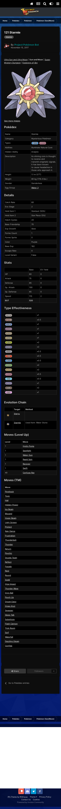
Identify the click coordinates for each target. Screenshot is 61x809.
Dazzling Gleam (12, 641)
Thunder (9, 544)
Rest (7, 571)
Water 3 (34, 187)
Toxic (7, 496)
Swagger (9, 610)
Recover (26, 464)
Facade (8, 566)
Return (8, 549)
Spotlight (27, 450)
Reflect (8, 562)
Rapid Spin (27, 459)
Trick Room (10, 628)
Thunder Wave (11, 588)
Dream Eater (10, 601)
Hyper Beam (10, 518)
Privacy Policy (45, 797)
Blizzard (8, 513)
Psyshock (9, 491)
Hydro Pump (28, 446)
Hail (6, 500)
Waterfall (9, 637)
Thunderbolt (10, 540)
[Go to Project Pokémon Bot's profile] (6, 45)
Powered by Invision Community (30, 802)
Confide (8, 646)
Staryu (17, 413)
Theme (33, 797)
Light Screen (11, 522)
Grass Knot (10, 606)
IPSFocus (24, 797)
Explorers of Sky (30, 63)
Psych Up (9, 597)
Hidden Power (11, 505)
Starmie (17, 422)
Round (8, 575)
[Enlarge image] (30, 92)
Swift (25, 468)
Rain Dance (10, 531)
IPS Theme (12, 797)
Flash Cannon (11, 624)
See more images (12, 121)
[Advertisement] (30, 757)
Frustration (10, 535)
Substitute (10, 619)
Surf (7, 632)
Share (16, 671)
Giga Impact (10, 584)
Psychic (8, 553)
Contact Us (26, 799)
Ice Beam (9, 509)
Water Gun (28, 455)
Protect (8, 527)
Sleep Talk (9, 615)
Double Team (11, 558)
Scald (7, 580)
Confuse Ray (28, 472)
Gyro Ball (9, 593)
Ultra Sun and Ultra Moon (16, 59)
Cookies (36, 799)
